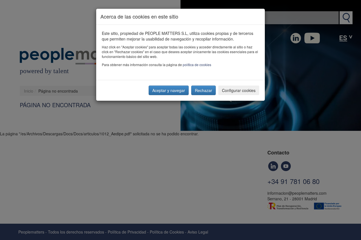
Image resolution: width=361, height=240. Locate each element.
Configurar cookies (239, 90)
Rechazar (203, 90)
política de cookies (197, 64)
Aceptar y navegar (168, 90)
